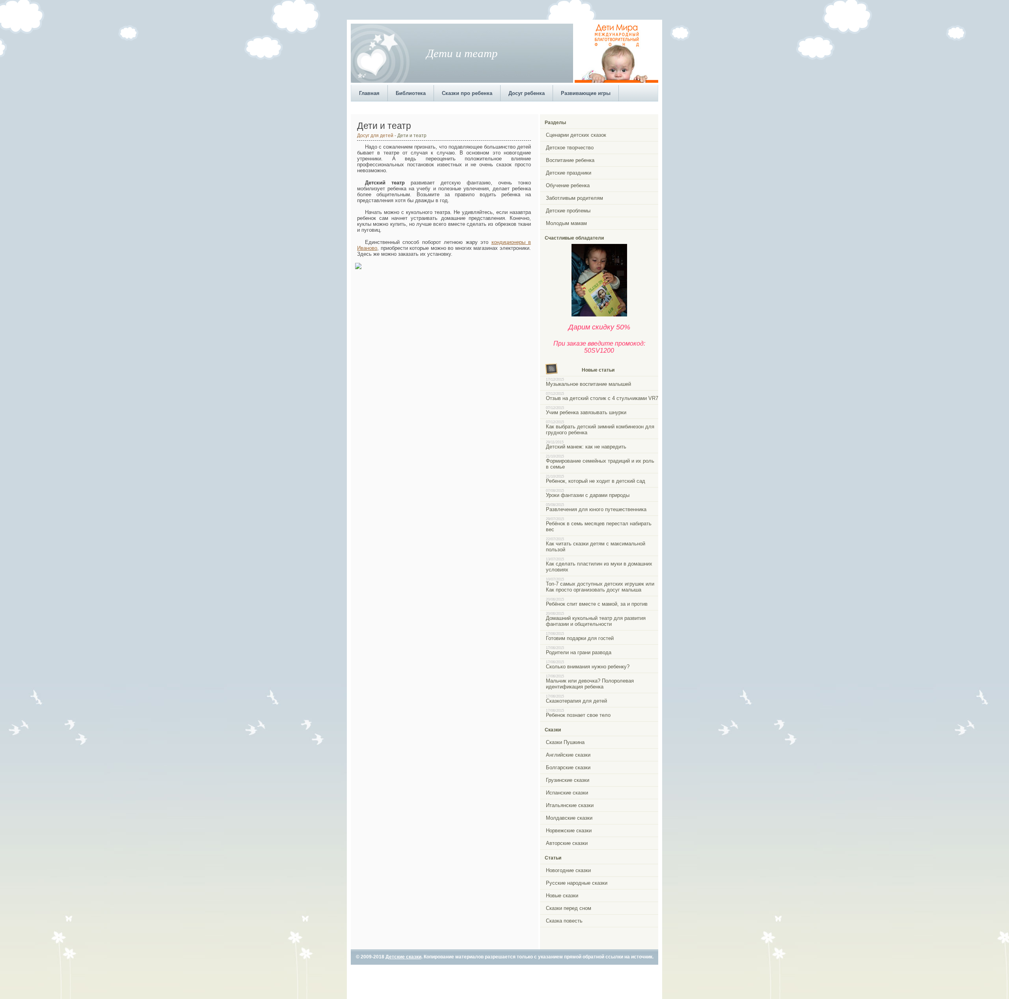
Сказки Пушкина (565, 742)
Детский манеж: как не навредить (586, 447)
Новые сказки (562, 896)
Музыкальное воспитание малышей (588, 384)
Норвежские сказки (569, 830)
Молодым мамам (566, 223)
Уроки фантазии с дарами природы (587, 495)
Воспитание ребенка (570, 160)
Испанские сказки (567, 793)
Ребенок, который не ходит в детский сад (595, 481)
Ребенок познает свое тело (578, 715)
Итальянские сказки (570, 805)
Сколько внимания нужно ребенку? (587, 667)
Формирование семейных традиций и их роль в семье (600, 464)
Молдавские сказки (569, 818)
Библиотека (411, 93)
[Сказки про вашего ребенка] (599, 315)
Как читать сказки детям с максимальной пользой (595, 547)
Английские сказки (568, 755)
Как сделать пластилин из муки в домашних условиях (599, 567)
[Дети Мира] (616, 81)
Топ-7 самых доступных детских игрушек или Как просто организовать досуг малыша (600, 587)
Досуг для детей (375, 135)
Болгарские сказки (568, 767)
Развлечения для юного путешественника (596, 509)
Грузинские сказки (567, 780)
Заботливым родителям (574, 198)
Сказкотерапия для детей (576, 701)
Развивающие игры (586, 93)
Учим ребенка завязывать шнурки (586, 412)
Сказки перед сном (568, 908)
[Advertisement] (494, 107)
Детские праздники (568, 173)
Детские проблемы (568, 211)
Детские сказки (403, 957)
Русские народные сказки (576, 883)
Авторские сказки (567, 843)
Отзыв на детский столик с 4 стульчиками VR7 (602, 398)
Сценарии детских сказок (576, 135)
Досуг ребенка (526, 93)
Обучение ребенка (568, 185)
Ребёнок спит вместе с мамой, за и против (597, 604)
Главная (369, 93)
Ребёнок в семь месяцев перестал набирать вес (599, 526)
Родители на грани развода (578, 652)
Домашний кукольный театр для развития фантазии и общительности (596, 621)
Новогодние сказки (568, 870)
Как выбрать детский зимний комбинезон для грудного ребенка (600, 429)
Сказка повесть (564, 921)
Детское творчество (570, 148)
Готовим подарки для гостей (580, 638)
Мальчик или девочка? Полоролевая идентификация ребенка (590, 684)
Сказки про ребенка (467, 93)
